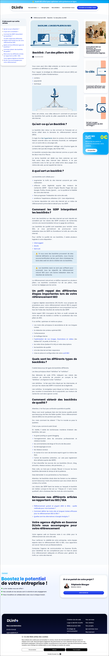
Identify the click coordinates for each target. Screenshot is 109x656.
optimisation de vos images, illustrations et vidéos (54, 339)
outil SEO (66, 353)
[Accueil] (31, 18)
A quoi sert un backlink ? (11, 31)
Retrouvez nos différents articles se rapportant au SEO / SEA (13, 55)
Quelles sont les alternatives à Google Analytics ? (51, 516)
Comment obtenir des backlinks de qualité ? (13, 50)
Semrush (37, 249)
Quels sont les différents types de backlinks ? (14, 46)
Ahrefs (36, 246)
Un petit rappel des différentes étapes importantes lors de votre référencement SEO (14, 40)
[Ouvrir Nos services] (38, 8)
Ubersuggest (38, 243)
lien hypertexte (46, 138)
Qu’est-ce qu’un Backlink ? (11, 29)
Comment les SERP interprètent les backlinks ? (13, 35)
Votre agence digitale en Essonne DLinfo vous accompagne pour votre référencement (14, 60)
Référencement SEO (40, 18)
